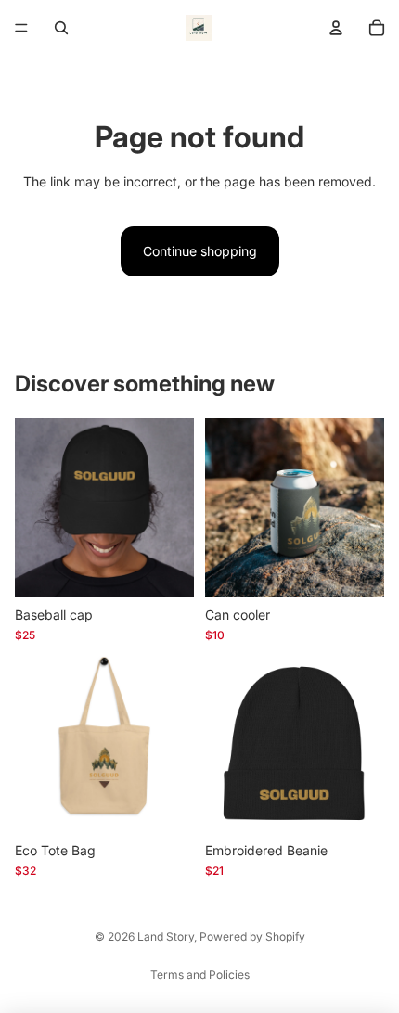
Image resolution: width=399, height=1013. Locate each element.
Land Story (165, 936)
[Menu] (21, 27)
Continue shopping (200, 251)
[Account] (335, 27)
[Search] (61, 27)
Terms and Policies (200, 974)
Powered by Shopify (252, 936)
